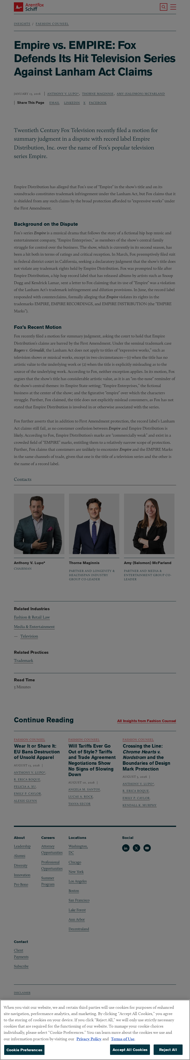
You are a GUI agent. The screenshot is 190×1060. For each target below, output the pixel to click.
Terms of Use (122, 1038)
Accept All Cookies (130, 1049)
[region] (95, 1030)
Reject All (168, 1049)
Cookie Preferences (24, 1050)
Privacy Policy (88, 1038)
